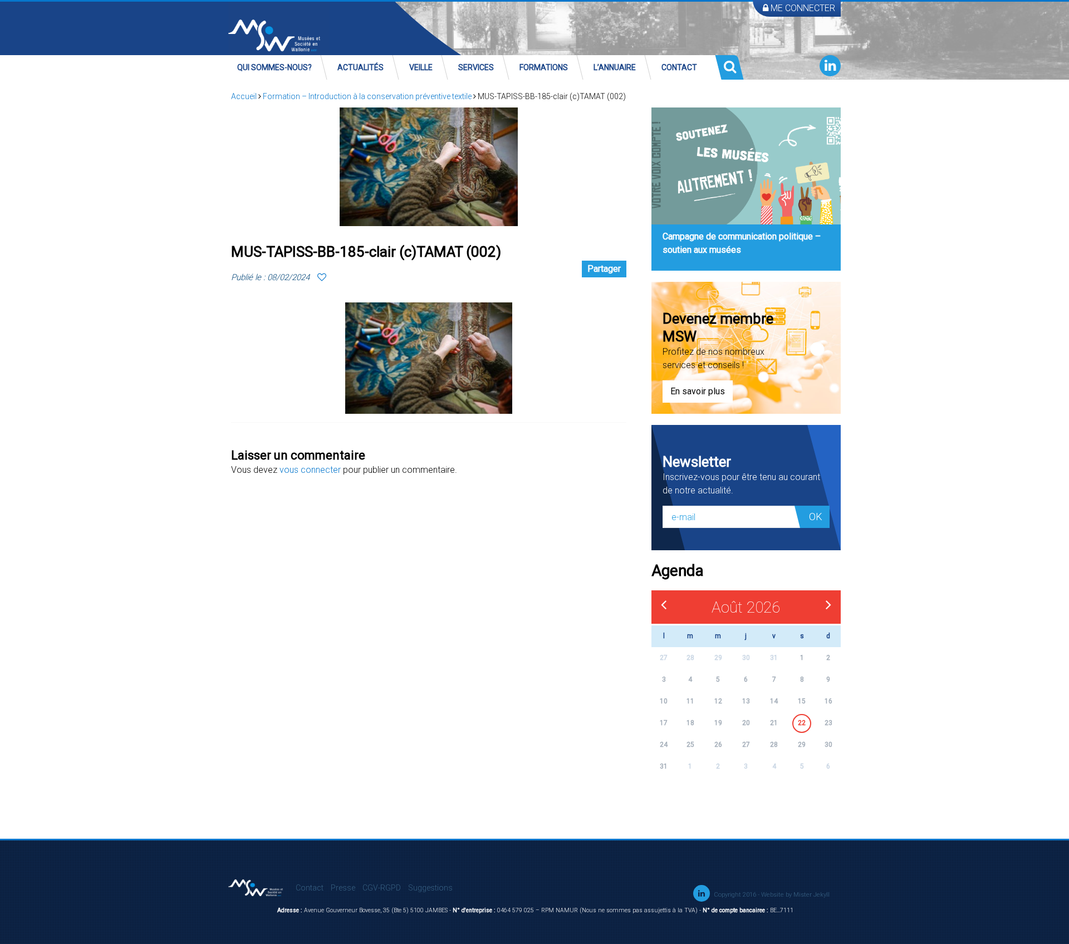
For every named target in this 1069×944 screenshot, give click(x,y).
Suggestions (430, 887)
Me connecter (801, 8)
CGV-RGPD (381, 887)
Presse (343, 887)
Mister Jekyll (811, 894)
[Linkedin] (830, 65)
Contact (679, 67)
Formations (543, 67)
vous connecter (310, 469)
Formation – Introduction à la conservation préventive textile (367, 96)
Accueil (244, 96)
